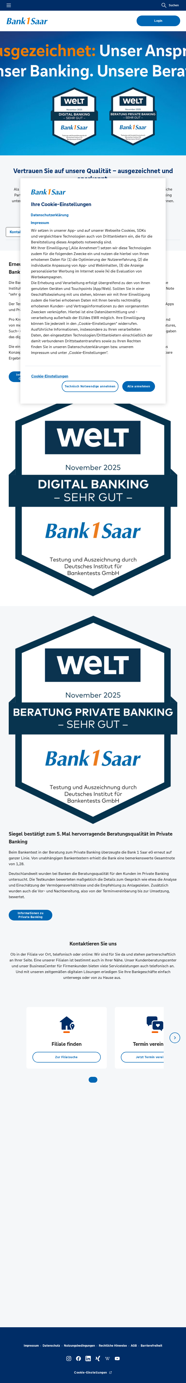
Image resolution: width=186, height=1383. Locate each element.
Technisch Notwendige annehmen (90, 386)
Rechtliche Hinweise (113, 1346)
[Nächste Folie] (175, 1037)
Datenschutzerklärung (50, 215)
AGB (134, 1346)
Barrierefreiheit (151, 1346)
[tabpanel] (66, 1038)
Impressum (31, 1346)
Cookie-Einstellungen (49, 376)
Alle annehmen (138, 386)
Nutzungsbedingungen (79, 1346)
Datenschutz (51, 1346)
